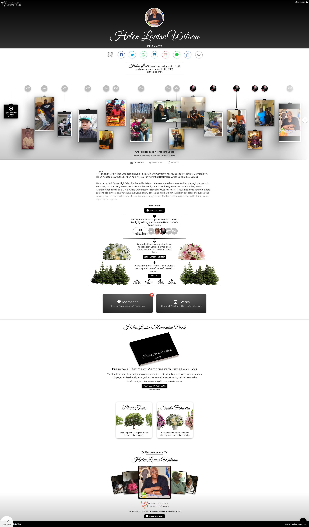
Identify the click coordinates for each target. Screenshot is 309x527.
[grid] (154, 121)
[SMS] (176, 54)
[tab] (137, 162)
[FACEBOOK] (121, 54)
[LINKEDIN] (154, 54)
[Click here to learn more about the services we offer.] (154, 505)
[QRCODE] (110, 54)
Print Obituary (156, 210)
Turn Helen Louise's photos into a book (154, 152)
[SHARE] (187, 54)
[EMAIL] (165, 54)
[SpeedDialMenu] (303, 521)
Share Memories (155, 516)
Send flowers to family (154, 257)
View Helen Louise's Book (154, 386)
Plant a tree (154, 276)
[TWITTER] (132, 54)
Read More (154, 205)
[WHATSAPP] (143, 54)
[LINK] (199, 54)
